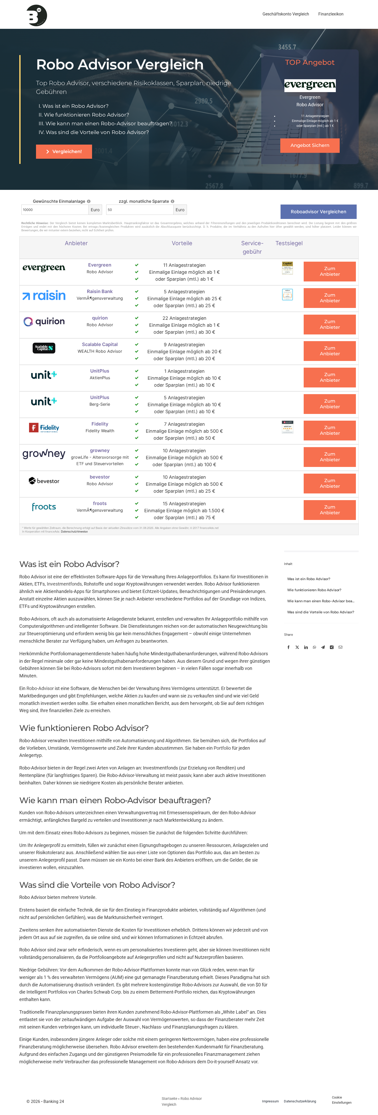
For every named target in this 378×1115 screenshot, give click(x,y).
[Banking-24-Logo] (36, 7)
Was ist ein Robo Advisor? (75, 106)
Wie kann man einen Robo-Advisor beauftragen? (109, 123)
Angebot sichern (310, 145)
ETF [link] (80, 463)
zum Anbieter (330, 271)
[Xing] (331, 647)
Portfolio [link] (222, 748)
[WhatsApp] (314, 647)
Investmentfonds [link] (64, 584)
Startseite (169, 1098)
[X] (297, 647)
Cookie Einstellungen (342, 1100)
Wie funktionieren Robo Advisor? (86, 115)
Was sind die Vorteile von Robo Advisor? (97, 132)
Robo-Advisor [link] (40, 688)
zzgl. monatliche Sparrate (144, 201)
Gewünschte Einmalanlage (59, 201)
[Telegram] (323, 647)
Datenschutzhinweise (74, 531)
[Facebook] (288, 647)
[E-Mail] (340, 647)
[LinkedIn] (306, 647)
